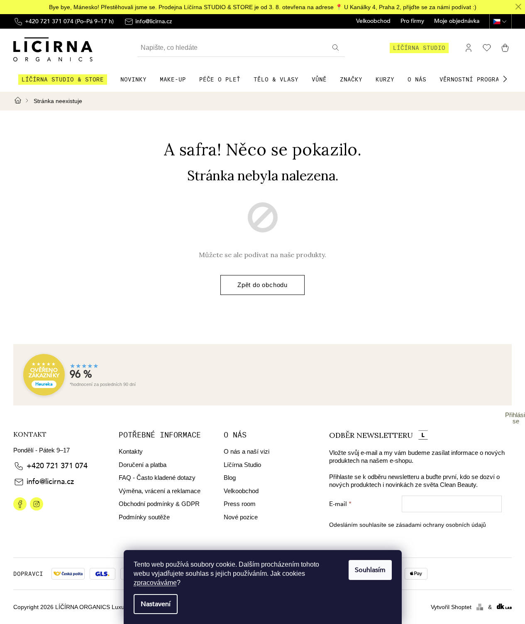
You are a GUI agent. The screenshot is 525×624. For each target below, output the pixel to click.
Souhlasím (370, 570)
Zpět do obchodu (262, 284)
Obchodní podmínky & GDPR (159, 503)
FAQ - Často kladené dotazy (157, 477)
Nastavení (156, 604)
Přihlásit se (516, 418)
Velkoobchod (373, 21)
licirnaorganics (20, 504)
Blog (230, 477)
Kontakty (131, 451)
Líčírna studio (419, 48)
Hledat (337, 48)
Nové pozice (241, 517)
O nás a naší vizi (246, 451)
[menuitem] (62, 79)
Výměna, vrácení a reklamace (159, 490)
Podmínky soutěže (144, 517)
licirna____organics (36, 504)
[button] (505, 79)
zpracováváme (155, 582)
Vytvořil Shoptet (451, 607)
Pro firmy (412, 21)
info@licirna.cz (50, 482)
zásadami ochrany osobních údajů (441, 524)
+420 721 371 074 (57, 466)
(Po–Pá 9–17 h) (69, 21)
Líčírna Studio (242, 464)
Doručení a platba (142, 464)
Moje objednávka (456, 21)
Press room (240, 503)
